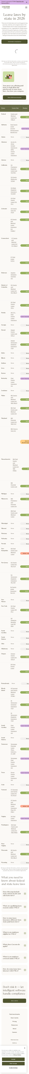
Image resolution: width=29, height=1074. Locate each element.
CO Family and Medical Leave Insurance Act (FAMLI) (14, 225)
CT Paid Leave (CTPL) (13, 259)
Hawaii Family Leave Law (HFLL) (14, 333)
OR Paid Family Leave (13, 666)
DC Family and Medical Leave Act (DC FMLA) (14, 289)
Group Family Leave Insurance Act (14, 776)
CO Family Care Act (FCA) (14, 210)
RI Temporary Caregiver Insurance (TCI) (14, 704)
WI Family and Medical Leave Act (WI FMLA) (14, 854)
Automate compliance (14, 41)
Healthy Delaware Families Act (13, 275)
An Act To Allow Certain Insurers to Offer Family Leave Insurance (14, 148)
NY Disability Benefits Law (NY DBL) (13, 622)
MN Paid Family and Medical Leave (14, 513)
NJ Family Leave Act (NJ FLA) (14, 564)
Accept (13, 1059)
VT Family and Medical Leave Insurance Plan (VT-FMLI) (14, 806)
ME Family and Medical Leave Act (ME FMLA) (14, 399)
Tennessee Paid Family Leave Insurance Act (14, 763)
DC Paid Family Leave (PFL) (13, 305)
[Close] (24, 1048)
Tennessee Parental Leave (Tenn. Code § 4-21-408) (14, 749)
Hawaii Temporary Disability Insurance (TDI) (14, 344)
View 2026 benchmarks (14, 97)
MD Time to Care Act (14, 430)
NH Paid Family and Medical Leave (14, 551)
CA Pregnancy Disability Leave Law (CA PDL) (14, 169)
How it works (14, 1018)
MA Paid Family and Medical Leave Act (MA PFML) (16, 464)
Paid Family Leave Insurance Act (14, 382)
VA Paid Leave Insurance (14, 818)
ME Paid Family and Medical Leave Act (14, 410)
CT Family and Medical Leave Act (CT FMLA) (14, 242)
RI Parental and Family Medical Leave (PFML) (14, 692)
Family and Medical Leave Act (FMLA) (14, 117)
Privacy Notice (17, 1055)
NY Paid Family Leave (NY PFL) (14, 609)
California (14, 1043)
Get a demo (14, 1000)
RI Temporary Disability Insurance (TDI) (14, 717)
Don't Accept (13, 1063)
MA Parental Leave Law (14, 485)
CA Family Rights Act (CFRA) (14, 179)
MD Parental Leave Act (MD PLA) (14, 421)
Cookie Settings (13, 1067)
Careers (14, 1032)
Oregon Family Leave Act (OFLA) (14, 656)
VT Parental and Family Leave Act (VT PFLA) (14, 792)
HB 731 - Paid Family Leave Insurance (14, 316)
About (14, 1028)
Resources (14, 1025)
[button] (26, 7)
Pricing (14, 1021)
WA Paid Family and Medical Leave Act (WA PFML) (14, 828)
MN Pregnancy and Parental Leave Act (14, 502)
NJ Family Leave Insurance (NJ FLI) (13, 590)
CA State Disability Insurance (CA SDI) (14, 191)
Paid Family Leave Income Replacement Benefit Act (14, 128)
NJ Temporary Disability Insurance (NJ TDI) (14, 578)
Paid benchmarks (14, 1014)
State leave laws (14, 1039)
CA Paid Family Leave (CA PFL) (14, 201)
